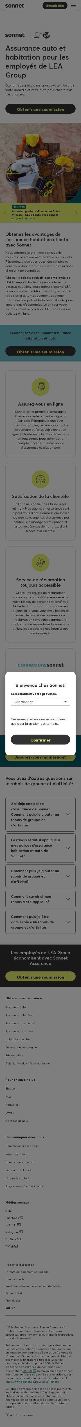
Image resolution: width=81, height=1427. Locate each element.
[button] (40, 702)
